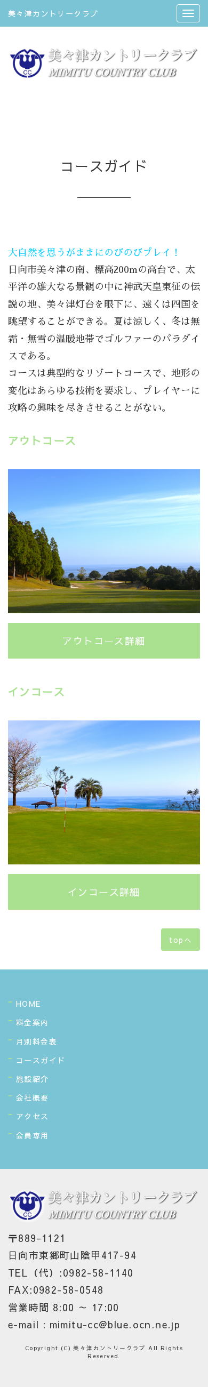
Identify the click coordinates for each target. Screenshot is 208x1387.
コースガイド (40, 1060)
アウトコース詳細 (103, 640)
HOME (28, 1003)
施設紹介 (32, 1078)
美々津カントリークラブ (53, 13)
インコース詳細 (104, 892)
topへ (180, 939)
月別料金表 (36, 1041)
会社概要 (32, 1097)
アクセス (32, 1116)
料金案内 (32, 1022)
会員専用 (32, 1135)
